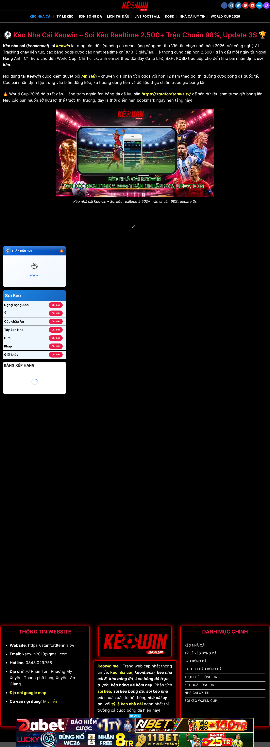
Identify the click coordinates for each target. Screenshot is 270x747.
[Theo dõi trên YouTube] (252, 5)
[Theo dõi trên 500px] (259, 5)
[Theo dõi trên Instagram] (231, 5)
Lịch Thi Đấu (118, 16)
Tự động (256, 263)
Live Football (147, 16)
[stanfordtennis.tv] (135, 5)
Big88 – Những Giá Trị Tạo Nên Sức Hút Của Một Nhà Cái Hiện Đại (143, 335)
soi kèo (104, 691)
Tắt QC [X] (135, 715)
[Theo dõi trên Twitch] (266, 5)
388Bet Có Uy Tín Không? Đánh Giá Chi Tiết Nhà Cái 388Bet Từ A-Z (92, 337)
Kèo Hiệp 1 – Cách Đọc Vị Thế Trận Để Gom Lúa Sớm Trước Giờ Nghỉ (245, 421)
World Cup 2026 (225, 16)
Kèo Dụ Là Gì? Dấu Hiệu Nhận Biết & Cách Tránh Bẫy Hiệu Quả (92, 419)
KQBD (169, 16)
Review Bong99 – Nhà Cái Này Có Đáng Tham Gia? (194, 335)
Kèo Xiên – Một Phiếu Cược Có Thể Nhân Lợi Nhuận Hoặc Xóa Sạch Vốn (193, 421)
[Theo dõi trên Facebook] (224, 5)
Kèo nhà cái (40, 16)
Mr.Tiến (50, 701)
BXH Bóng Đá (90, 16)
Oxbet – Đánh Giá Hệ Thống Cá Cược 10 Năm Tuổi (245, 335)
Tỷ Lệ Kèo (65, 16)
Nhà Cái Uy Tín (193, 16)
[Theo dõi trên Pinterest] (245, 5)
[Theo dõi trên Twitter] (238, 5)
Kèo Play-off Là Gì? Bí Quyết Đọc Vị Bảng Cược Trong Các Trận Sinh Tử (143, 421)
